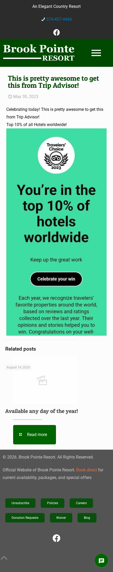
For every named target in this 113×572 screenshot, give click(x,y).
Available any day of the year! (41, 411)
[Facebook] (56, 32)
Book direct (86, 469)
